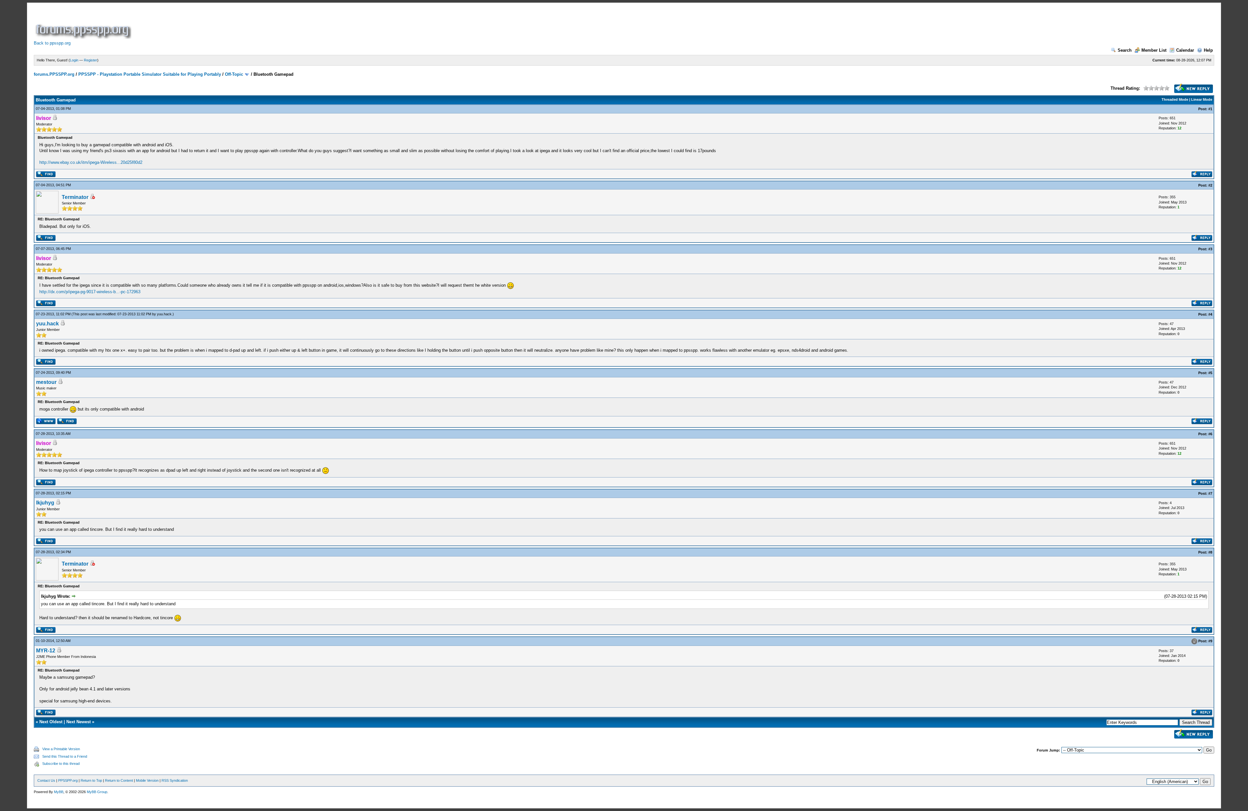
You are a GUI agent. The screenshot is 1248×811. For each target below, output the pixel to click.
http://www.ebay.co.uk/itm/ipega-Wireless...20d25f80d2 (90, 162)
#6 (1210, 434)
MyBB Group (97, 792)
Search (1125, 50)
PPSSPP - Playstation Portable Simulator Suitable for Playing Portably (149, 74)
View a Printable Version (61, 749)
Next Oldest (50, 721)
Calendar (1185, 50)
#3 (1210, 249)
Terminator (75, 197)
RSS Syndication (175, 780)
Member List (1153, 50)
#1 (1210, 109)
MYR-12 (45, 650)
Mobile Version (147, 780)
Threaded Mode (1175, 99)
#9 (1210, 641)
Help (1208, 50)
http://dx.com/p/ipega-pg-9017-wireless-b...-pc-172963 (89, 291)
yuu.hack (164, 314)
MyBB (58, 792)
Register (90, 60)
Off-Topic (234, 74)
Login (74, 60)
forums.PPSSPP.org (54, 74)
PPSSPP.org (68, 780)
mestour (46, 382)
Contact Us (46, 780)
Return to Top (91, 780)
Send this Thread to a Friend (64, 756)
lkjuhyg (45, 502)
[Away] (92, 197)
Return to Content (119, 780)
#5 (1210, 373)
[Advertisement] (251, 24)
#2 (1210, 185)
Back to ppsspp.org (52, 43)
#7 (1210, 493)
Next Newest (78, 721)
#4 (1210, 314)
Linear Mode (1201, 99)
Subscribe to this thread (61, 763)
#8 (1210, 552)
